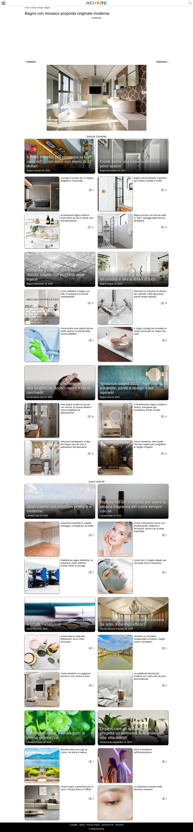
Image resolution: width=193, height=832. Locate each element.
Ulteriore (161, 61)
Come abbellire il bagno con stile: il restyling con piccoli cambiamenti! (75, 294)
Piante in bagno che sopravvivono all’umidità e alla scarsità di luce (130, 277)
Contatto (73, 825)
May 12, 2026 (115, 516)
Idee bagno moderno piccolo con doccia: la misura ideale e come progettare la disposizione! (76, 408)
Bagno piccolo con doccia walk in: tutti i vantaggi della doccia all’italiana (150, 218)
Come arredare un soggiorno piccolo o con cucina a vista (76, 675)
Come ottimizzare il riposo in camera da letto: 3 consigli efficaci (132, 622)
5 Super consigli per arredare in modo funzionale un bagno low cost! (150, 331)
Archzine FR (107, 825)
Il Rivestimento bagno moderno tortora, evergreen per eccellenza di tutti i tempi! (150, 407)
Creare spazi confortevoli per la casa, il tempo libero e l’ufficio (77, 788)
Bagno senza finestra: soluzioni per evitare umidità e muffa (150, 179)
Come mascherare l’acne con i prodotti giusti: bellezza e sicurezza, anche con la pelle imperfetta (150, 527)
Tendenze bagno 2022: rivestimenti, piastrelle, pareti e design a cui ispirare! (131, 388)
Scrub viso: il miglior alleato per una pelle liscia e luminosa (150, 561)
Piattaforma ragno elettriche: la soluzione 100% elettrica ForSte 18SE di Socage (77, 563)
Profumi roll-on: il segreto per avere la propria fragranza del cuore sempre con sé (133, 506)
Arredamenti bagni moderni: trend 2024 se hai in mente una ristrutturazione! (77, 218)
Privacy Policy (93, 825)
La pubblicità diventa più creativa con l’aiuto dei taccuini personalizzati (150, 676)
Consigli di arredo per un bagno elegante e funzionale (77, 179)
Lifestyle (30, 516)
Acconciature (33, 397)
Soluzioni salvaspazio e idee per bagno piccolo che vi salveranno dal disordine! (75, 444)
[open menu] (3, 3)
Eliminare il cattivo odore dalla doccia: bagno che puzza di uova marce (56, 274)
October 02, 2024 (43, 742)
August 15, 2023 (114, 284)
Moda (29, 629)
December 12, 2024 (116, 170)
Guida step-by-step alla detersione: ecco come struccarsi (73, 639)
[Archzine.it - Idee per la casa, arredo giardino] (96, 3)
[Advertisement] (96, 38)
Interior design (37, 8)
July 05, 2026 (41, 516)
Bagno (47, 8)
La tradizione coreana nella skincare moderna (148, 788)
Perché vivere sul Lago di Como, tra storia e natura (74, 751)
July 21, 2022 (113, 397)
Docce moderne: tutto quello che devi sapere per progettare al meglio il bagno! (150, 444)
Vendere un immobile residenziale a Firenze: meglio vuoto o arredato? (149, 639)
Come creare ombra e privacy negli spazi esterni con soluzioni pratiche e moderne (59, 506)
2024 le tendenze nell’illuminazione (143, 751)
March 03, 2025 (40, 629)
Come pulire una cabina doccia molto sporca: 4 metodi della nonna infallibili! (77, 331)
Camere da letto (107, 629)
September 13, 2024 (122, 742)
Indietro (31, 61)
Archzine (119, 825)
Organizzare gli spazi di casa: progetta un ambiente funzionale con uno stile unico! (132, 733)
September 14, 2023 (43, 284)
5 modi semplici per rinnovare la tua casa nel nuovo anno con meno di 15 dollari (59, 161)
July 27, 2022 (46, 397)
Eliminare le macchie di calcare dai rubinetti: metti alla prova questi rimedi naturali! (150, 294)
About (82, 825)
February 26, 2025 (124, 629)
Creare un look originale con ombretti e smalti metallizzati (59, 622)
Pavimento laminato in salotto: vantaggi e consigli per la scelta (77, 524)
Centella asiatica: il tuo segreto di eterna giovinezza (56, 735)
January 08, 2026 (42, 170)
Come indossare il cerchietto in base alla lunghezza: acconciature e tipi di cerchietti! (59, 388)
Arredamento (106, 742)
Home (27, 8)
